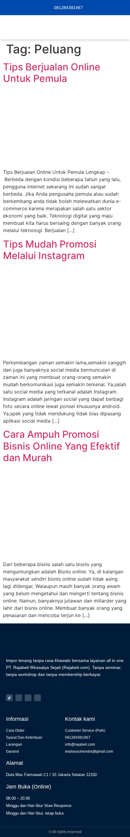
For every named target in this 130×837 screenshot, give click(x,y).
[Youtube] (37, 697)
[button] (121, 27)
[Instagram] (18, 697)
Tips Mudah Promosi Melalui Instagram (49, 250)
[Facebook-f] (28, 697)
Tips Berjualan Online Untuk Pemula (51, 72)
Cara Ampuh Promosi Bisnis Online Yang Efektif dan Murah (61, 446)
